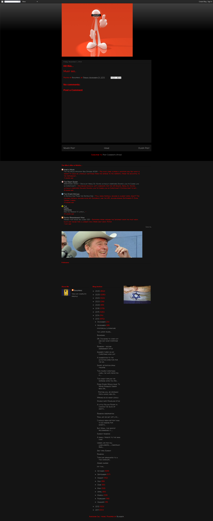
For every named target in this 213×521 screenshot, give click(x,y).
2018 (97, 308)
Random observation (105, 413)
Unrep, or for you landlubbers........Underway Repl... (108, 445)
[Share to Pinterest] (120, 78)
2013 (97, 319)
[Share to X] (116, 78)
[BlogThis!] (114, 78)
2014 (97, 315)
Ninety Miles (69, 169)
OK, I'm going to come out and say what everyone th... (107, 340)
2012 (97, 506)
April (99, 491)
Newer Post (69, 148)
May (99, 488)
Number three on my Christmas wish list (106, 353)
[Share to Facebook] (118, 78)
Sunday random (103, 434)
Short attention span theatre (106, 366)
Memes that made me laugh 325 (77, 219)
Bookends (101, 335)
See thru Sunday (104, 450)
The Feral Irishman (68, 208)
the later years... (104, 332)
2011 (97, 510)
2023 (97, 301)
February (101, 498)
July (99, 481)
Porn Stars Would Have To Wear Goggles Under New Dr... (108, 386)
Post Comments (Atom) (112, 154)
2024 (97, 298)
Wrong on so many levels (107, 397)
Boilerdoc (78, 290)
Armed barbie (102, 463)
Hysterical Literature (106, 328)
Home (106, 148)
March (100, 495)
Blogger (120, 516)
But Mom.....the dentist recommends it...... (106, 429)
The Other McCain (71, 194)
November (101, 325)
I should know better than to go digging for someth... (108, 422)
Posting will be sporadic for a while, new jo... (107, 393)
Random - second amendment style (105, 347)
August (100, 478)
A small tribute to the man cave (108, 438)
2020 (98, 305)
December (101, 322)
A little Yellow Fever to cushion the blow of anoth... (107, 406)
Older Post (144, 148)
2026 (98, 291)
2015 (97, 312)
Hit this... (100, 466)
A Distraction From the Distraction (79, 196)
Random (100, 454)
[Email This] (112, 78)
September (102, 474)
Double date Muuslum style (108, 401)
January (101, 502)
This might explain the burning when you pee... (107, 379)
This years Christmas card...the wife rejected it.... (107, 373)
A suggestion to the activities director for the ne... (107, 359)
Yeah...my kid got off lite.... (108, 417)
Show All (148, 227)
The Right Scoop (71, 182)
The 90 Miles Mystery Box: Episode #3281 (81, 171)
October (101, 471)
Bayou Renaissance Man (74, 217)
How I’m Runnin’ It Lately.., (74, 212)
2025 (97, 294)
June (99, 484)
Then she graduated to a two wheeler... (107, 458)
